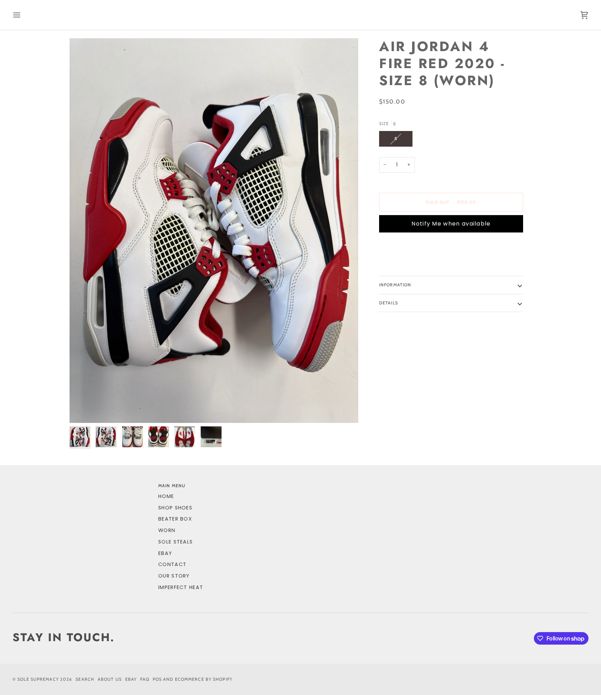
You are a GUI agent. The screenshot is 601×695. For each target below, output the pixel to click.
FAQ (144, 679)
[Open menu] (23, 15)
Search (84, 679)
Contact (172, 564)
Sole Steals (175, 541)
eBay (165, 553)
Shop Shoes (175, 507)
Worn (166, 530)
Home (166, 496)
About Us (110, 679)
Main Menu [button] (171, 485)
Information (395, 284)
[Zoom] (214, 230)
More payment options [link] (414, 264)
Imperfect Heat (180, 587)
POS (157, 679)
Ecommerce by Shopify (203, 679)
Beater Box (175, 518)
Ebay (131, 679)
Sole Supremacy (38, 679)
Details (388, 302)
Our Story (174, 575)
